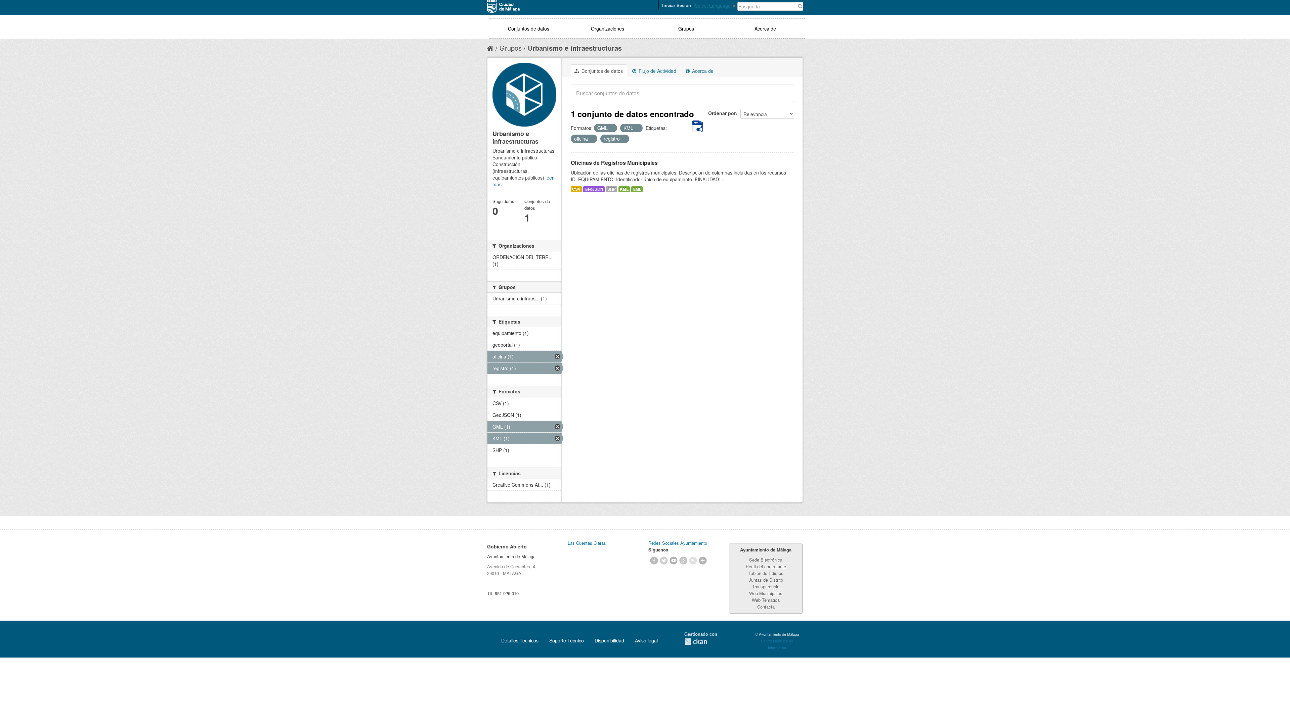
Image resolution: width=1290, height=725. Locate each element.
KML (624, 189)
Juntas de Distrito (766, 580)
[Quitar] (611, 128)
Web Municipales (765, 593)
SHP (611, 189)
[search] (784, 97)
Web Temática (766, 600)
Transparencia (765, 586)
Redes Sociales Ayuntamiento (677, 543)
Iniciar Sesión (676, 5)
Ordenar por (722, 113)
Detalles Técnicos (520, 640)
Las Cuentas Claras (587, 543)
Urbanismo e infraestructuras (575, 48)
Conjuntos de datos (528, 28)
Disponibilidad (609, 640)
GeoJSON (594, 189)
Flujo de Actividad (656, 70)
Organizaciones (607, 28)
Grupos (686, 28)
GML (637, 189)
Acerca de (765, 28)
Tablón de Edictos (765, 573)
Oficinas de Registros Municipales (614, 162)
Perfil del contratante (766, 566)
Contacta (766, 606)
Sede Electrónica (765, 560)
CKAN (695, 641)
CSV (576, 189)
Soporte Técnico (566, 640)
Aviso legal (646, 640)
